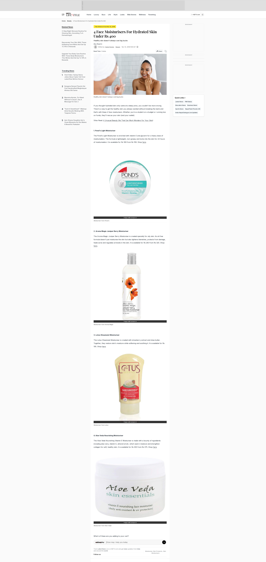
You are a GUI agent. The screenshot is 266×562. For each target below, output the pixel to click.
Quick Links (179, 98)
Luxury (96, 15)
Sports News (179, 109)
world (106, 551)
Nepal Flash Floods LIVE (192, 109)
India (138, 549)
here (144, 142)
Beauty (118, 47)
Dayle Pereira (109, 47)
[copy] (166, 51)
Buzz (103, 15)
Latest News (102, 549)
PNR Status (188, 101)
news (125, 549)
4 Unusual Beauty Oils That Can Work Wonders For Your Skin (128, 120)
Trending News (68, 71)
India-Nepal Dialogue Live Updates (186, 112)
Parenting (152, 15)
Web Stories (131, 15)
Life (109, 15)
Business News (192, 105)
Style (115, 15)
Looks (122, 15)
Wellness (142, 15)
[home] (73, 13)
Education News (180, 105)
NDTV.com (196, 14)
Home (89, 15)
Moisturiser (148, 551)
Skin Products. (157, 551)
